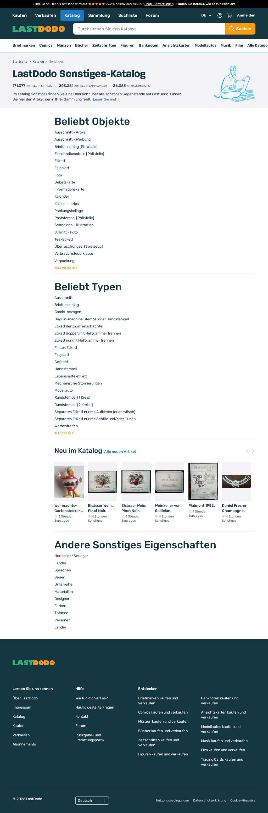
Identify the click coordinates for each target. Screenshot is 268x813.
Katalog (72, 15)
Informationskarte (69, 189)
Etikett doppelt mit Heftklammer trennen (87, 333)
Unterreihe (63, 584)
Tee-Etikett (63, 239)
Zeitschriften (104, 45)
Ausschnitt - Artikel (70, 132)
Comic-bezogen (67, 312)
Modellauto (63, 390)
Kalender (61, 196)
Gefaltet (61, 362)
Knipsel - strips (66, 204)
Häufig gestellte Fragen (94, 707)
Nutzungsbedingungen (172, 800)
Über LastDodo (25, 698)
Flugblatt (61, 168)
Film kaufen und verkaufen (223, 750)
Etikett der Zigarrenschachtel (78, 326)
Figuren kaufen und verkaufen (163, 754)
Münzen (64, 45)
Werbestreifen (66, 426)
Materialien (63, 591)
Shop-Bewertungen (159, 4)
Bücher (81, 45)
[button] (229, 15)
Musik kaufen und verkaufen (224, 741)
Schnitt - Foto (66, 232)
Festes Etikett (65, 348)
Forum (152, 15)
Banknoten (148, 45)
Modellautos (205, 45)
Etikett (59, 161)
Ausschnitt (63, 298)
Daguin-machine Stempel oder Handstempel (91, 319)
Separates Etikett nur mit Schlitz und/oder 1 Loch (95, 419)
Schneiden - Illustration (73, 225)
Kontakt (81, 716)
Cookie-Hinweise (242, 800)
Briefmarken (24, 45)
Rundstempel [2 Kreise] (73, 405)
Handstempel (65, 369)
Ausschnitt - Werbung (72, 139)
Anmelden (246, 15)
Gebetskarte (64, 182)
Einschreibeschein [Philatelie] (79, 154)
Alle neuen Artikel (120, 452)
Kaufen (19, 15)
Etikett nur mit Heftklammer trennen (84, 340)
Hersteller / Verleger (71, 556)
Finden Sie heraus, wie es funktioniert (205, 4)
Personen (62, 620)
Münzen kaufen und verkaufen (163, 721)
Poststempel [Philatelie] (74, 218)
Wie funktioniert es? (91, 698)
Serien (59, 577)
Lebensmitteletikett (70, 376)
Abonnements (24, 744)
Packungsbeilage (68, 211)
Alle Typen (62, 433)
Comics (46, 45)
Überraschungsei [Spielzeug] (78, 246)
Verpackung (64, 261)
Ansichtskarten (177, 45)
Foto (58, 175)
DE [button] (203, 15)
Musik (226, 45)
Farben (60, 606)
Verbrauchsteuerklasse (73, 253)
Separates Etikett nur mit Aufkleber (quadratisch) (94, 412)
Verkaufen (45, 15)
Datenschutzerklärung (209, 800)
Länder (60, 563)
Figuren (127, 45)
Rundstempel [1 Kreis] (72, 397)
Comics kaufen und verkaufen (163, 712)
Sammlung (99, 15)
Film (239, 45)
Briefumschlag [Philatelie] (76, 146)
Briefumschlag (66, 305)
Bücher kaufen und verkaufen (163, 731)
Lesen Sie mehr (106, 99)
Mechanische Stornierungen (78, 383)
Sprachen (62, 570)
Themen (61, 613)
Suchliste (127, 15)
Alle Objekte (64, 267)
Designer (61, 599)
